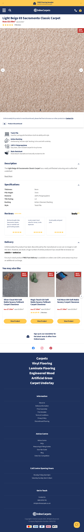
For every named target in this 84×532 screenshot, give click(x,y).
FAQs (42, 443)
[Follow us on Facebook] (33, 348)
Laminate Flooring (42, 368)
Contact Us (69, 118)
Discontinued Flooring (42, 421)
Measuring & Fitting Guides (42, 446)
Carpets (42, 358)
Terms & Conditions (42, 415)
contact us (17, 252)
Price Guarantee (42, 409)
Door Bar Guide (42, 450)
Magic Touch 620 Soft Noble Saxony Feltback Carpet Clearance (41, 302)
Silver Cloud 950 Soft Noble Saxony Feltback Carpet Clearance (14, 302)
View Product (15, 321)
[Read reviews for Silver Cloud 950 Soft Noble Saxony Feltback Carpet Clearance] (15, 314)
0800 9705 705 (42, 500)
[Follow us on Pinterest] (50, 348)
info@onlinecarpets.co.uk (41, 503)
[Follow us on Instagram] (42, 348)
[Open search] (10, 10)
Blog (42, 453)
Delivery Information (42, 406)
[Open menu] (4, 10)
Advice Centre (42, 440)
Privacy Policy (42, 418)
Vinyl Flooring (42, 363)
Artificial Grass (42, 378)
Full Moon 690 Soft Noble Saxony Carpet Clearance (68, 301)
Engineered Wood (42, 373)
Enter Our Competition (42, 456)
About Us (42, 403)
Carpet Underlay (42, 383)
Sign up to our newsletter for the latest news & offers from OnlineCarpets (45, 336)
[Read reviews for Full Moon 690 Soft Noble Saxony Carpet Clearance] (68, 314)
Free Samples (42, 412)
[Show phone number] (75, 10)
